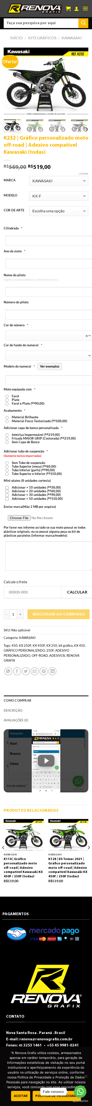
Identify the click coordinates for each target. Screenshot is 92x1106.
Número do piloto (16, 302)
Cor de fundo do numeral (23, 345)
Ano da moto (14, 251)
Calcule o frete (15, 582)
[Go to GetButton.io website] (80, 1101)
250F (50, 650)
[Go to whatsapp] (80, 1092)
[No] (85, 1078)
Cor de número (16, 325)
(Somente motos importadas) (22, 455)
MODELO (10, 195)
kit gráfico (66, 645)
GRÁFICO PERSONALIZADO (24, 650)
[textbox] (48, 336)
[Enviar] (83, 23)
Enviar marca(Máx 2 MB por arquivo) (30, 507)
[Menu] (85, 8)
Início (16, 37)
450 (14, 645)
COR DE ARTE (14, 210)
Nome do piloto (15, 275)
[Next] (80, 82)
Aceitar (21, 1096)
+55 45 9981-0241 (62, 1045)
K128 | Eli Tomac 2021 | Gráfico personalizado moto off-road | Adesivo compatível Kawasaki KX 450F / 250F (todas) (67, 868)
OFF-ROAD (40, 655)
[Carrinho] (68, 8)
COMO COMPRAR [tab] (17, 700)
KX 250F (25, 645)
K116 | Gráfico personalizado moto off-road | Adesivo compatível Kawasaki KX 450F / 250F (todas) (23, 868)
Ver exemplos (49, 366)
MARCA (9, 180)
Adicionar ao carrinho (58, 614)
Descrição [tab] (13, 710)
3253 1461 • (32, 1045)
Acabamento (14, 410)
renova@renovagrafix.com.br (46, 1039)
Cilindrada (13, 228)
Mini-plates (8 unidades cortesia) (27, 480)
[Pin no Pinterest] (43, 671)
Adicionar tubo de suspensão (26, 451)
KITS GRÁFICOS (42, 37)
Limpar (83, 173)
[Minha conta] (76, 8)
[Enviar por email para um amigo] (35, 671)
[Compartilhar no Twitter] (26, 671)
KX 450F (39, 645)
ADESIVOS (57, 655)
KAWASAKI (72, 37)
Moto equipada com (19, 389)
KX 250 (51, 645)
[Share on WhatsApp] (8, 671)
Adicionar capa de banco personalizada (33, 428)
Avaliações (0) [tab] (16, 720)
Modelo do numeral (31, 366)
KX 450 (79, 645)
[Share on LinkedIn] (52, 671)
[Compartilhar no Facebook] (17, 671)
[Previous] (11, 82)
